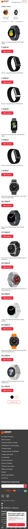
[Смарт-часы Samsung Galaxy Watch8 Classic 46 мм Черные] (14, 249)
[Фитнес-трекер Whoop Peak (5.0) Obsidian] (14, 64)
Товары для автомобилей (10, 451)
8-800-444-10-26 (15, 2)
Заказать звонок (23, 2)
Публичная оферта (7, 475)
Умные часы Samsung (6, 18)
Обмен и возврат (7, 469)
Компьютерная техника (9, 442)
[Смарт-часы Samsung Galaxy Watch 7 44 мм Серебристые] (14, 372)
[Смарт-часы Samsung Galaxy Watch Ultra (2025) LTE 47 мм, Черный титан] (14, 341)
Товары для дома (7, 454)
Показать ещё (14, 402)
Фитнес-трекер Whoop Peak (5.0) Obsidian (12, 73)
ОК (16, 524)
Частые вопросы (7, 460)
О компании (5, 457)
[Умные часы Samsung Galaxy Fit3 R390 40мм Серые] (14, 125)
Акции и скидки (6, 463)
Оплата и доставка (7, 466)
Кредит (3, 472)
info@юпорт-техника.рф (10, 508)
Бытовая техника (7, 437)
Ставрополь (24, 0)
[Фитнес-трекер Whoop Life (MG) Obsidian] (14, 95)
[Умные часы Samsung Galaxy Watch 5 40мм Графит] (14, 33)
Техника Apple (6, 448)
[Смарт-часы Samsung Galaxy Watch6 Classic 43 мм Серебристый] (14, 279)
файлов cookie (11, 519)
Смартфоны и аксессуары (10, 445)
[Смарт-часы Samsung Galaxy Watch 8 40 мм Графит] (14, 218)
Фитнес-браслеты (15, 18)
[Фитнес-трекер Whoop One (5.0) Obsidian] (14, 156)
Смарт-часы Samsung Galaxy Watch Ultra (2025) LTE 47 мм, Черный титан (13, 351)
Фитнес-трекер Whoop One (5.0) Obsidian (12, 165)
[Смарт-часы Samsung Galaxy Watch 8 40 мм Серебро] (14, 310)
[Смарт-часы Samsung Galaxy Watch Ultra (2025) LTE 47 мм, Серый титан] (14, 187)
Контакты (4, 478)
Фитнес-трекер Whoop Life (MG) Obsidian (12, 103)
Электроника (5, 439)
